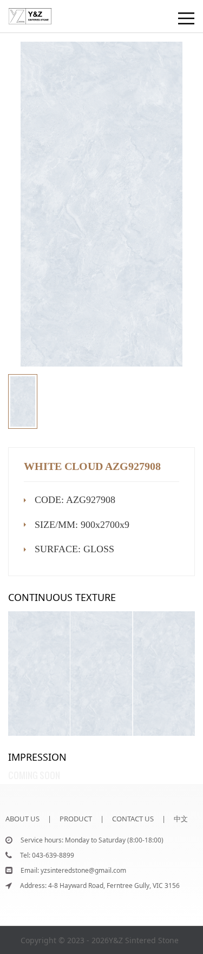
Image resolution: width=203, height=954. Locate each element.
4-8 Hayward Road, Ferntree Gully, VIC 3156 (114, 885)
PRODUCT (76, 819)
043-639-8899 (53, 855)
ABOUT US (22, 819)
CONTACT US (133, 819)
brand (19, 11)
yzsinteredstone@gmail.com (83, 870)
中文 (181, 819)
